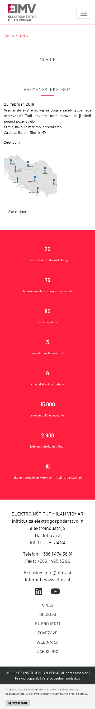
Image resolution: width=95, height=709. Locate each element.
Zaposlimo (47, 651)
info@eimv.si (58, 572)
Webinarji (47, 641)
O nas (47, 604)
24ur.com (12, 142)
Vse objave (17, 211)
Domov (10, 35)
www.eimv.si (57, 579)
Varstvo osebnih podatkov (61, 678)
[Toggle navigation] (83, 13)
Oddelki (47, 614)
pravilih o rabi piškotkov (73, 693)
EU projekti (47, 623)
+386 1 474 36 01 (56, 554)
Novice (23, 35)
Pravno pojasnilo (27, 678)
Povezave (48, 632)
